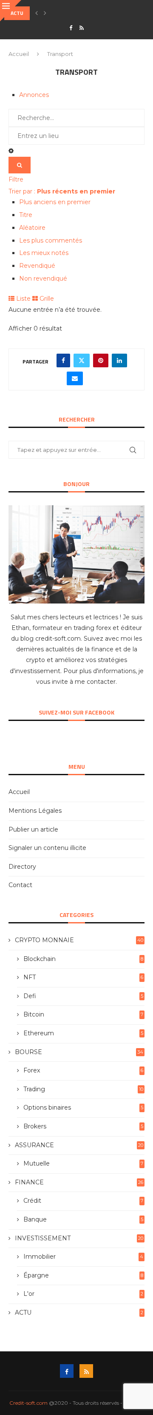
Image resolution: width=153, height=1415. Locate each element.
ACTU (79, 1312)
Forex (83, 1070)
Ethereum (83, 1033)
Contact (20, 885)
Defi (83, 996)
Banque (83, 1219)
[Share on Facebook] (63, 360)
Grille (46, 298)
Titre (25, 215)
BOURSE (79, 1052)
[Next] (45, 13)
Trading (83, 1089)
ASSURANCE (79, 1145)
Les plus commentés (50, 240)
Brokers (83, 1126)
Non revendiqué (43, 278)
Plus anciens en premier (55, 202)
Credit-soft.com (28, 1403)
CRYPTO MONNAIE (79, 940)
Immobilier (83, 1256)
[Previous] (36, 13)
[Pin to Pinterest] (100, 360)
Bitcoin (83, 1014)
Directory (22, 866)
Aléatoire (32, 227)
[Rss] (81, 27)
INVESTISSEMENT (79, 1238)
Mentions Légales (35, 810)
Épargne (83, 1275)
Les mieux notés (43, 253)
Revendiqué (37, 266)
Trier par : (61, 191)
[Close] (10, 10)
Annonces (34, 95)
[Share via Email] (75, 378)
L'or (83, 1294)
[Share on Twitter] (82, 360)
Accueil (18, 53)
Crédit (83, 1200)
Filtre (15, 179)
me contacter (95, 682)
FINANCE (79, 1182)
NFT (83, 977)
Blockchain (83, 959)
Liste (22, 298)
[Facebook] (70, 27)
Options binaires (83, 1107)
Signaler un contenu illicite (47, 848)
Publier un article (33, 829)
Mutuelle (83, 1163)
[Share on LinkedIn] (119, 360)
